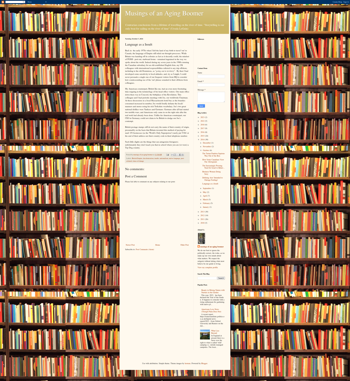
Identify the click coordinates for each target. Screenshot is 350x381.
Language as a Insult (210, 183)
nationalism (164, 158)
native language (174, 158)
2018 (203, 124)
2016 (203, 132)
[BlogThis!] (174, 154)
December (207, 142)
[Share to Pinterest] (182, 154)
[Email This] (172, 154)
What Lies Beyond (215, 331)
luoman (187, 363)
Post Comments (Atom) (145, 249)
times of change (138, 161)
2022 (203, 121)
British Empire (137, 158)
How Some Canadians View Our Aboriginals (213, 160)
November (207, 146)
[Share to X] (177, 154)
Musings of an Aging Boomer (164, 12)
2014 (203, 139)
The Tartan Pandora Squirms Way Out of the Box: (213, 154)
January (206, 207)
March (205, 199)
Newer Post (130, 245)
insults (156, 158)
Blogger (204, 363)
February (206, 203)
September (207, 188)
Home (157, 245)
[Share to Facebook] (180, 154)
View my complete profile (208, 267)
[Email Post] (167, 154)
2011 (203, 219)
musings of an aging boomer (212, 246)
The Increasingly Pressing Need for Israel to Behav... (213, 166)
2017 (203, 128)
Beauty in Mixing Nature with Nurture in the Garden (213, 291)
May (205, 192)
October (206, 150)
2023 (203, 117)
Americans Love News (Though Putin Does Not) (211, 310)
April (205, 195)
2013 (203, 211)
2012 (203, 215)
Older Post (184, 245)
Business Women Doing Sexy (211, 172)
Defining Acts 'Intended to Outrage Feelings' (212, 178)
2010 (203, 223)
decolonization (148, 158)
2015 (203, 135)
